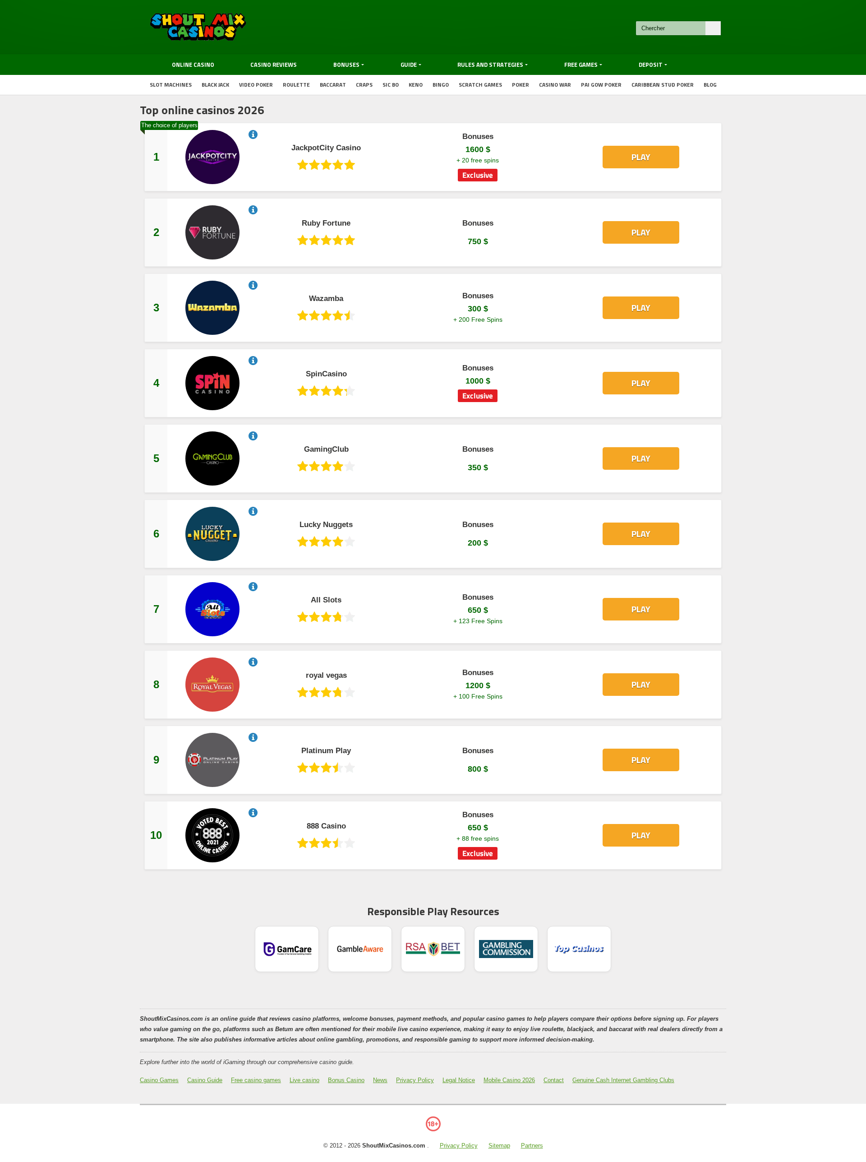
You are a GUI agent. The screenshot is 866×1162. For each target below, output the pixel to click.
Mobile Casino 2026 (509, 1080)
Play (640, 157)
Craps (364, 84)
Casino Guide (204, 1080)
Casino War (555, 84)
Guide (409, 64)
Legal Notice (458, 1080)
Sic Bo (390, 84)
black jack (215, 84)
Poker (520, 84)
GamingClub (326, 449)
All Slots (326, 600)
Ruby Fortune (326, 223)
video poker (256, 84)
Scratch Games (480, 84)
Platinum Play (326, 751)
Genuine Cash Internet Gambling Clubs (623, 1080)
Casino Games (159, 1080)
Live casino (304, 1080)
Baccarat (333, 84)
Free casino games (256, 1080)
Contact (554, 1080)
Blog (710, 84)
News (380, 1080)
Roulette (296, 84)
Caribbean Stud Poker (662, 84)
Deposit (651, 64)
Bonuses (346, 64)
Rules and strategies (490, 64)
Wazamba (326, 299)
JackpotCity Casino (326, 148)
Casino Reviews (273, 64)
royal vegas (326, 675)
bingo (441, 84)
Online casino (193, 64)
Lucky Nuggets (326, 525)
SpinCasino (326, 374)
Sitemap (499, 1145)
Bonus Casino (346, 1080)
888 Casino (326, 826)
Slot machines (171, 84)
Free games (581, 64)
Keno (416, 84)
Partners (532, 1145)
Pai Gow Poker (601, 84)
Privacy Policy (415, 1080)
